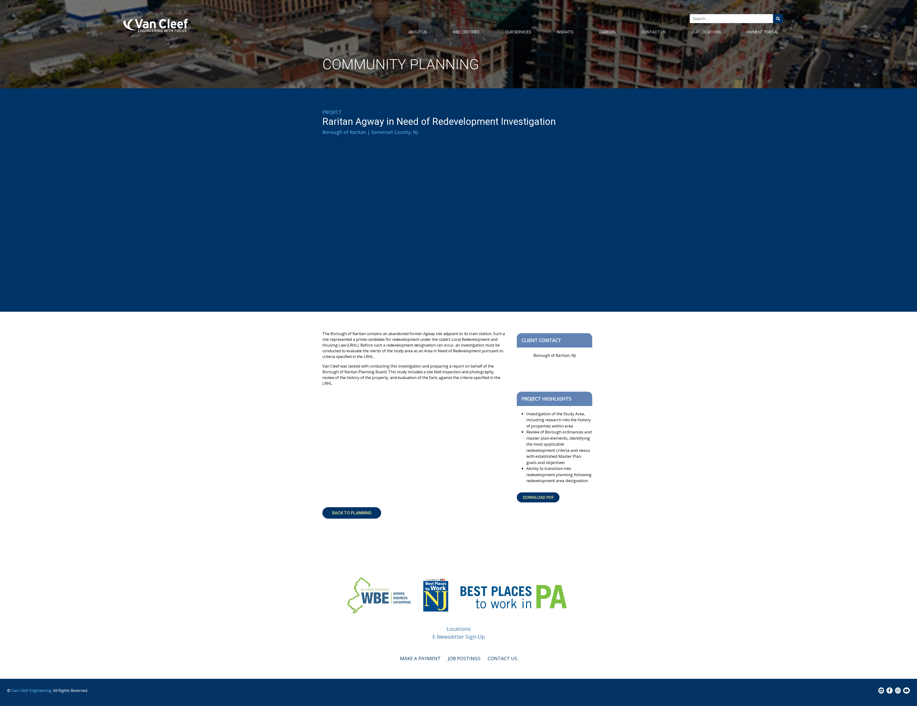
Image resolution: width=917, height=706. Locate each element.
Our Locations (706, 32)
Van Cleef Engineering (31, 690)
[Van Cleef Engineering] (156, 25)
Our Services (518, 32)
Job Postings (464, 658)
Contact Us (653, 32)
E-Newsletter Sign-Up (458, 636)
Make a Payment (420, 658)
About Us (417, 32)
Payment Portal (762, 32)
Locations (459, 628)
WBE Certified (466, 32)
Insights (565, 32)
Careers (607, 32)
